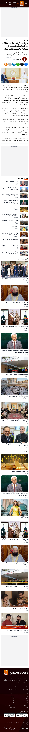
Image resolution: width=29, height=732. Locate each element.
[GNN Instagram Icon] (10, 728)
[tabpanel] (14, 218)
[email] (10, 65)
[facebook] (26, 65)
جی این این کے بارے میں (24, 686)
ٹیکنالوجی (26, 705)
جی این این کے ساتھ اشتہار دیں (12, 689)
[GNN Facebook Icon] (19, 728)
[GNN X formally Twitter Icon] (14, 728)
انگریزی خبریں (12, 707)
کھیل (27, 703)
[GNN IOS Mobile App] (9, 715)
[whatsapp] (18, 65)
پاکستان (5, 40)
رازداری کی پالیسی (14, 686)
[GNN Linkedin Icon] (6, 728)
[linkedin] (14, 65)
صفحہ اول (11, 40)
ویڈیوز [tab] (22, 178)
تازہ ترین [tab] (26, 178)
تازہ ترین (13, 698)
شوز (14, 700)
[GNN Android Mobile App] (22, 715)
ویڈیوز (13, 703)
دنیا (27, 698)
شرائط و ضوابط (25, 689)
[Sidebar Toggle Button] (26, 3)
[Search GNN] (2, 3)
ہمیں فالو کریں (25, 728)
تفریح (27, 700)
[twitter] (22, 65)
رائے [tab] (18, 178)
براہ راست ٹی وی (12, 705)
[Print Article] (6, 64)
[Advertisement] (14, 22)
